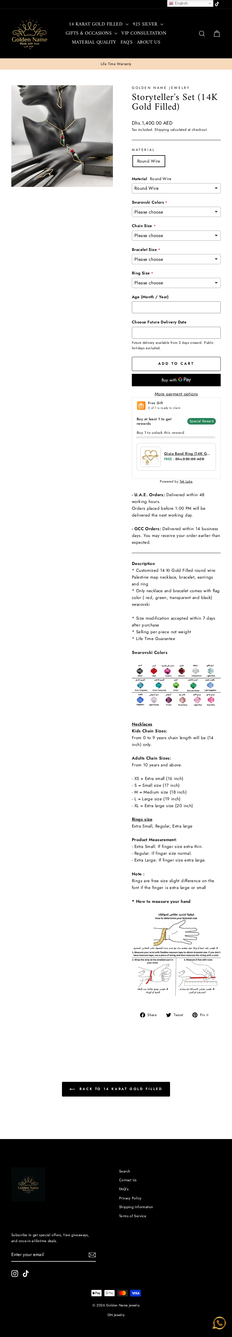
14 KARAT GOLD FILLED (96, 24)
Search (124, 1171)
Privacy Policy (130, 1198)
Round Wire (148, 161)
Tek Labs (186, 481)
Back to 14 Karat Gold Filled (119, 1088)
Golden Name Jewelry (161, 87)
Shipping (161, 129)
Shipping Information (136, 1207)
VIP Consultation (143, 33)
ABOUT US (148, 42)
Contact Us (128, 1180)
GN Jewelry (116, 1314)
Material (143, 149)
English (180, 3)
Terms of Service (132, 1216)
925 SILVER (146, 24)
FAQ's (127, 42)
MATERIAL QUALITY (94, 42)
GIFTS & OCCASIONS (89, 33)
